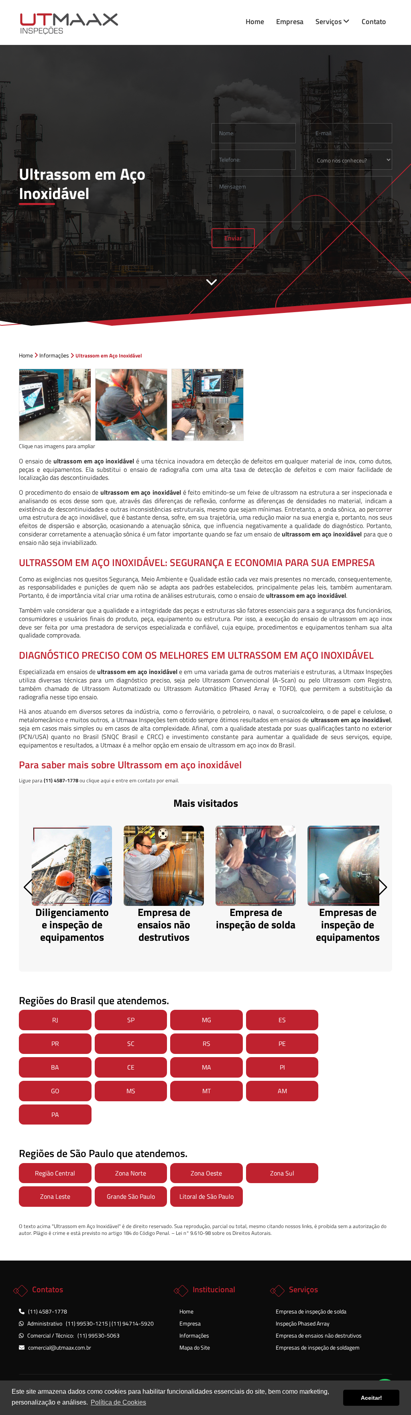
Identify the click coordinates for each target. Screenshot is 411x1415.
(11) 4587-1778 (47, 1311)
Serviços (329, 21)
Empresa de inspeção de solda (311, 1311)
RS (206, 1043)
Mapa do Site (194, 1347)
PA (55, 1114)
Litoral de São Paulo (206, 1196)
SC (130, 1043)
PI (282, 1067)
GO (55, 1091)
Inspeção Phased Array (303, 1323)
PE (282, 1043)
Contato (374, 21)
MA (206, 1067)
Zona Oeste (206, 1173)
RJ (55, 1020)
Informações (194, 1335)
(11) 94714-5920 (133, 1323)
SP (130, 1020)
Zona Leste (55, 1196)
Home (255, 21)
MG (206, 1020)
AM (282, 1091)
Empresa (289, 21)
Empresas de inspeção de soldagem (318, 1347)
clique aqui (98, 780)
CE (130, 1067)
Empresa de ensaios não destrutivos (319, 1335)
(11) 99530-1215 (87, 1323)
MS (130, 1091)
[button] (382, 887)
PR (55, 1043)
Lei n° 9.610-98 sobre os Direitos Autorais (223, 1233)
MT (206, 1091)
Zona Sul (282, 1173)
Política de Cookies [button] (118, 1402)
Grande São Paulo (131, 1196)
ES (282, 1020)
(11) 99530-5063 (98, 1335)
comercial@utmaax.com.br (59, 1347)
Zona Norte (130, 1173)
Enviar (233, 238)
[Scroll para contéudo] (212, 282)
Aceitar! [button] (371, 1398)
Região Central (55, 1173)
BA (55, 1067)
